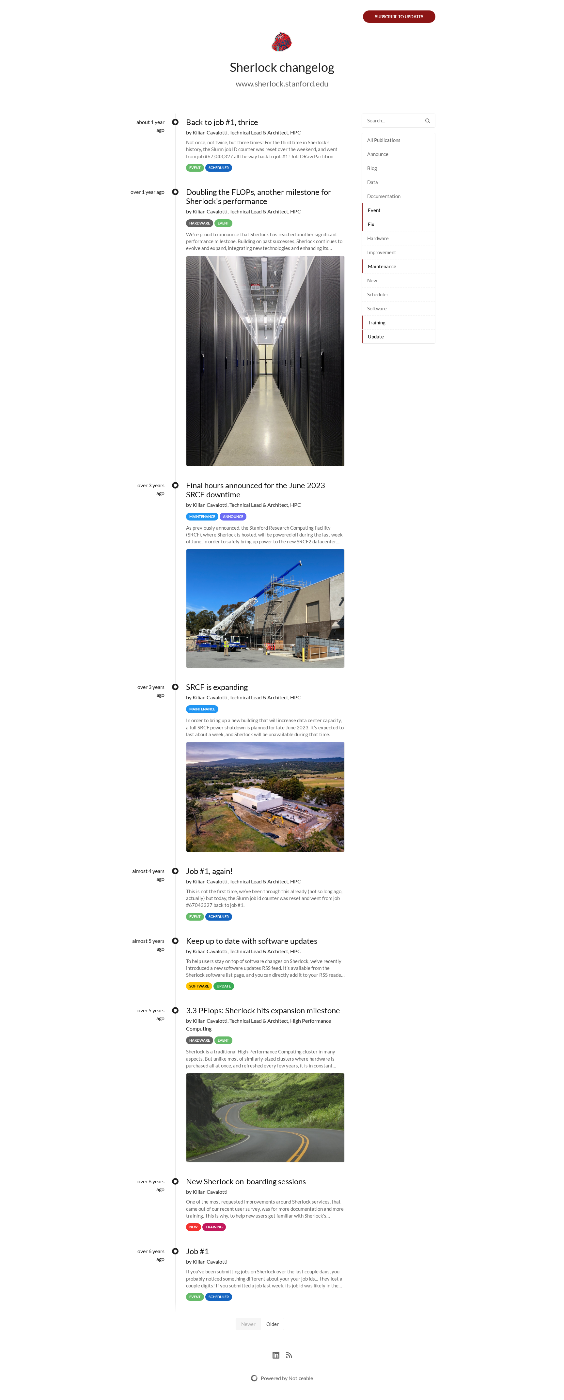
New (372, 280)
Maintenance (382, 266)
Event (374, 210)
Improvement (381, 252)
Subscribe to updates (399, 16)
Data (372, 182)
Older (272, 1324)
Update (376, 336)
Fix (371, 224)
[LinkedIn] (279, 1354)
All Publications (383, 140)
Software (377, 308)
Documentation (383, 196)
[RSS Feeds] (289, 1354)
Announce (377, 154)
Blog (372, 168)
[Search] (427, 120)
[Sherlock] (282, 43)
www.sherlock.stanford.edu (282, 83)
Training (376, 322)
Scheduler (377, 294)
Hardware (378, 238)
